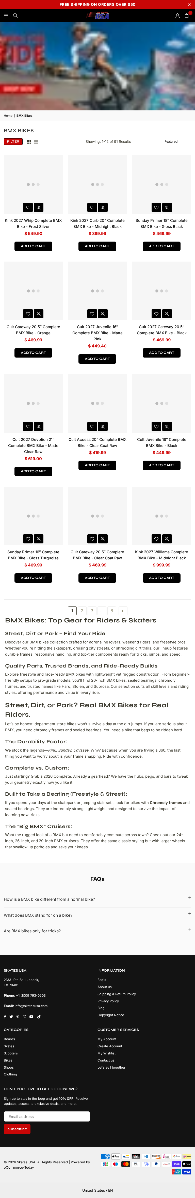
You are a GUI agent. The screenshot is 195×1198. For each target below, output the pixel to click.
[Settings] (177, 15)
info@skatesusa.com (31, 1006)
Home (8, 115)
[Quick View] (38, 207)
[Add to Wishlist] (28, 207)
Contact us (106, 1060)
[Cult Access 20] (97, 403)
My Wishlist (107, 1053)
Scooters (11, 1053)
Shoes (9, 1067)
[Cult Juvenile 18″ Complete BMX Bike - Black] (161, 403)
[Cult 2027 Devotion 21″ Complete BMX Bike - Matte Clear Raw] (33, 403)
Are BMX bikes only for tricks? (32, 930)
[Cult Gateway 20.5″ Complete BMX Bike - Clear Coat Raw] (97, 516)
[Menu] (6, 15)
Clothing (10, 1074)
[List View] (35, 141)
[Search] (15, 15)
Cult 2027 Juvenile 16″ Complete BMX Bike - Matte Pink (97, 332)
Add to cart (33, 246)
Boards (9, 1039)
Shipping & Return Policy (117, 994)
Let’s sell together (111, 1067)
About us (105, 987)
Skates (9, 1046)
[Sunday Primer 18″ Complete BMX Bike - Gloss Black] (161, 184)
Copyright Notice (111, 1015)
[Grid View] (28, 141)
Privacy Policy (108, 1001)
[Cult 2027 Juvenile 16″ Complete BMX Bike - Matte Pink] (97, 291)
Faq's (102, 980)
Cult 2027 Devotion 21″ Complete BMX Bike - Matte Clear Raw (33, 445)
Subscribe (17, 1129)
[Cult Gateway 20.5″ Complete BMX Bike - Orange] (33, 291)
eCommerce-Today (19, 1167)
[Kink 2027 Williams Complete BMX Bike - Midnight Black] (161, 516)
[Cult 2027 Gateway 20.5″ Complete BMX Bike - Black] (161, 291)
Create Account (110, 1046)
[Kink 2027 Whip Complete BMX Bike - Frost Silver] (33, 184)
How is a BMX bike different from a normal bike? (49, 899)
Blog (101, 1008)
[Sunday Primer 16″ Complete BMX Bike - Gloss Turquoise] (33, 516)
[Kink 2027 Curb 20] (97, 184)
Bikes (8, 1060)
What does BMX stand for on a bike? (38, 915)
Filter (13, 142)
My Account (107, 1039)
